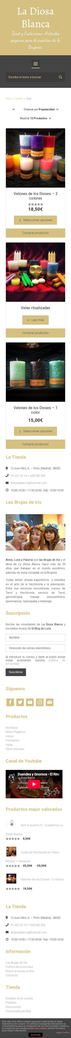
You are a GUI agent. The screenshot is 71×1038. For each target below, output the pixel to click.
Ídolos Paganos (15, 732)
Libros (10, 736)
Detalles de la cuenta (19, 998)
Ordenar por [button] (39, 109)
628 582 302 (37, 475)
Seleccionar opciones (37, 220)
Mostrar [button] (33, 118)
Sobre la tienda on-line (20, 971)
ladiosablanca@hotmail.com (29, 483)
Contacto (12, 975)
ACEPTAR (35, 1035)
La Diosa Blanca (35, 17)
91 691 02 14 (19, 475)
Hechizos (12, 727)
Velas (9, 744)
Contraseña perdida (18, 1011)
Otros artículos (15, 749)
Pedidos (11, 1002)
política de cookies (37, 1028)
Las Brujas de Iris (16, 962)
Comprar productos (35, 233)
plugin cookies (63, 1032)
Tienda (18, 98)
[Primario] (36, 64)
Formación (12, 740)
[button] (14, 109)
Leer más (38, 320)
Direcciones (13, 1007)
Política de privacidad (19, 967)
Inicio (8, 98)
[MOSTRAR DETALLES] (35, 158)
